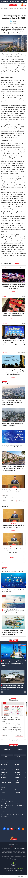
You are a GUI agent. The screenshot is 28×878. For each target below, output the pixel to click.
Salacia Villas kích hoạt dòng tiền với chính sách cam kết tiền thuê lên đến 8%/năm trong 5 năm (13, 468)
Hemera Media (19, 866)
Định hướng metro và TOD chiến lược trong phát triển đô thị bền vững (11, 718)
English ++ (20, 755)
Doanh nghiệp (4, 267)
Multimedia (6, 568)
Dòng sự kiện (13, 699)
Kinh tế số (23, 8)
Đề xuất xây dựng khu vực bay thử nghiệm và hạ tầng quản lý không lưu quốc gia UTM (12, 686)
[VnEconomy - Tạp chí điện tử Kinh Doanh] (13, 743)
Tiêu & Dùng (13, 1)
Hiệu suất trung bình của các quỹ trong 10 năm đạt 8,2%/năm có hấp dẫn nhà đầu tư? (13, 372)
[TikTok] (15, 827)
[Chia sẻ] (25, 876)
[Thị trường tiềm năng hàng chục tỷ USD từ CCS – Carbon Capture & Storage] (13, 651)
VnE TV (21, 1)
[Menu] (2, 876)
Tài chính (16, 8)
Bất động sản (13, 523)
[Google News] (22, 876)
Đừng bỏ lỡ (6, 506)
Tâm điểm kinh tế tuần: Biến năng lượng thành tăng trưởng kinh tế (13, 610)
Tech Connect (7, 755)
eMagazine (20, 570)
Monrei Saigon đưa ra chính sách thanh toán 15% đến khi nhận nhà (12, 446)
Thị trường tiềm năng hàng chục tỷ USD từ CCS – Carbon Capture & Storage (13, 662)
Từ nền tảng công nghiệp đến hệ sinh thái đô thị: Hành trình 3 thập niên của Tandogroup (12, 632)
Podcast (8, 570)
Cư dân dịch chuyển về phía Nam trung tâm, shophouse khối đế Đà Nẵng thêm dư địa (12, 402)
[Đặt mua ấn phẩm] (23, 4)
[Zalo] (19, 827)
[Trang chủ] (2, 8)
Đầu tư (11, 8)
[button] (11, 561)
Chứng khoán (4, 1)
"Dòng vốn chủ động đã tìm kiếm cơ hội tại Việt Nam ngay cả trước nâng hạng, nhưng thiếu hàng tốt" (13, 343)
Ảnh (2, 788)
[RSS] (22, 827)
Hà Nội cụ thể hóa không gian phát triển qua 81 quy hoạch (12, 424)
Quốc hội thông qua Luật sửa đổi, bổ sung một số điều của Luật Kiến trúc (12, 490)
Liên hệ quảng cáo (13, 818)
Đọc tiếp (5, 383)
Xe (18, 1)
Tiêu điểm (5, 8)
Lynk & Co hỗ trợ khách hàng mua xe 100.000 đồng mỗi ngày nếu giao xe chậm (13, 286)
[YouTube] (11, 827)
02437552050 (6, 815)
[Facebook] (4, 827)
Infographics (14, 570)
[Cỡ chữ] (19, 876)
